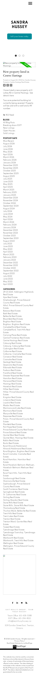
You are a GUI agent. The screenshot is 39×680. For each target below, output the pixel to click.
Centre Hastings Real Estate (19, 82)
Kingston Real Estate (12, 397)
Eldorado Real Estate (12, 368)
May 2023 (7, 249)
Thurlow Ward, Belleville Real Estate (19, 511)
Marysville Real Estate (13, 414)
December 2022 (10, 263)
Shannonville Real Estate (14, 481)
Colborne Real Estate (12, 351)
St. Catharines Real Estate (14, 495)
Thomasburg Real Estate (14, 508)
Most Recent (8, 141)
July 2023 (7, 244)
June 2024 (8, 214)
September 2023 (11, 238)
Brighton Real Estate (12, 322)
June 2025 (8, 182)
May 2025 (7, 184)
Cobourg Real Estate (12, 343)
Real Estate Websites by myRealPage (19, 643)
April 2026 (8, 155)
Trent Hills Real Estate (12, 514)
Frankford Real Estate (12, 373)
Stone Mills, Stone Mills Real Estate (18, 505)
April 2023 (8, 252)
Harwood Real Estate (12, 381)
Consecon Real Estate (12, 357)
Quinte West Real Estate (13, 435)
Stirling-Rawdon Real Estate (15, 500)
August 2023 (9, 241)
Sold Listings (8, 133)
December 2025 (10, 165)
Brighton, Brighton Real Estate (16, 324)
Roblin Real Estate (11, 441)
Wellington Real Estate (13, 543)
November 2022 (10, 265)
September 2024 (11, 206)
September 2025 (11, 173)
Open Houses (9, 131)
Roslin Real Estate (11, 443)
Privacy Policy (19, 641)
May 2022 (7, 282)
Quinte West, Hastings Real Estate (18, 438)
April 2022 (8, 284)
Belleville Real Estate (12, 316)
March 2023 (8, 255)
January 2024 (9, 228)
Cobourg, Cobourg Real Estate (16, 346)
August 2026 (9, 144)
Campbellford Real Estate (14, 327)
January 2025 (9, 195)
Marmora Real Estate (12, 411)
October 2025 (9, 171)
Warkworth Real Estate (13, 538)
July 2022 (7, 276)
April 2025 (8, 187)
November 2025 (10, 168)
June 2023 (8, 246)
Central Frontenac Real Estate (16, 338)
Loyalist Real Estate (11, 403)
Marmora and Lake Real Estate (17, 408)
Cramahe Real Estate (12, 360)
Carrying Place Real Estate (15, 335)
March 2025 (8, 190)
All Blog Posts (9, 123)
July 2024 (7, 211)
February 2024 (10, 225)
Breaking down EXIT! (12, 125)
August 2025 (9, 176)
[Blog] (26, 602)
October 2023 (9, 236)
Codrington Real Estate (13, 349)
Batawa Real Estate (12, 311)
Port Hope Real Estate (12, 427)
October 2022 (9, 268)
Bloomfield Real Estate (13, 319)
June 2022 (8, 279)
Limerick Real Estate (12, 400)
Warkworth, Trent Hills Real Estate (18, 541)
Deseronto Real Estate (13, 365)
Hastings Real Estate (12, 384)
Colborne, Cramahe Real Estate (17, 354)
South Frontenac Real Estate (15, 489)
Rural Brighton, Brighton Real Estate (19, 451)
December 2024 (10, 198)
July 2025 (7, 179)
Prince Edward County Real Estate (18, 430)
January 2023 (9, 260)
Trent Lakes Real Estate (13, 516)
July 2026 (7, 146)
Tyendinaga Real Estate (13, 530)
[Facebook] (12, 602)
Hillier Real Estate (11, 389)
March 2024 (8, 222)
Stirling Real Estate (11, 497)
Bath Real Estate (10, 314)
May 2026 (7, 152)
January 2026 (9, 163)
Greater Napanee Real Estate (16, 376)
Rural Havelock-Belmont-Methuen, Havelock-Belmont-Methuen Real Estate (19, 467)
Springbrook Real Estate (14, 492)
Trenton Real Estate (11, 519)
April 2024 (8, 219)
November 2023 (10, 233)
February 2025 (10, 192)
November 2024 (10, 200)
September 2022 (11, 271)
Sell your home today (19, 36)
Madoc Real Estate (11, 405)
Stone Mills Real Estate (13, 503)
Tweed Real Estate (11, 527)
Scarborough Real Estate (14, 478)
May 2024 (7, 217)
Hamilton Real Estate (12, 378)
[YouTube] (21, 602)
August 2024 (9, 209)
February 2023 (10, 257)
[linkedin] (17, 602)
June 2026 (8, 149)
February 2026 (10, 160)
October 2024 (9, 203)
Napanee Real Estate (12, 416)
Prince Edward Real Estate (15, 433)
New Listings (8, 128)
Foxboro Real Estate (12, 370)
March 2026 (8, 157)
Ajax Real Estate (10, 297)
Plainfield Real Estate (12, 424)
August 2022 (9, 273)
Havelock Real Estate (12, 387)
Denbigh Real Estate (12, 362)
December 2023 (10, 230)
